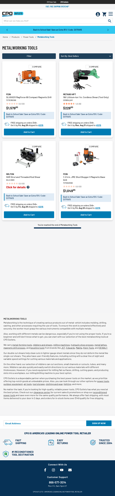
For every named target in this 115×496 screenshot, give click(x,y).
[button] (86, 56)
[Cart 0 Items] (104, 14)
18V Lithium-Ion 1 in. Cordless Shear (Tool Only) (86, 97)
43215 (40, 125)
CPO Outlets (64, 2)
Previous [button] (7, 29)
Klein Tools (88, 347)
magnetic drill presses (14, 347)
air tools (28, 384)
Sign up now (99, 423)
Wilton (10, 174)
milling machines (61, 344)
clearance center (42, 392)
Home (5, 37)
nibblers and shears (42, 344)
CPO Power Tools (51, 2)
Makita (79, 347)
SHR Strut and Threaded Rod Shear (23, 177)
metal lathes (101, 344)
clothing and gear (54, 384)
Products (15, 37)
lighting (67, 384)
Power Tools (28, 37)
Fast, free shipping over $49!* (57, 6)
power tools (103, 381)
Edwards (70, 347)
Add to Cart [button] (29, 132)
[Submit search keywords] (110, 20)
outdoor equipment (13, 384)
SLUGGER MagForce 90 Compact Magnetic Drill (28, 97)
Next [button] (108, 29)
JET (63, 347)
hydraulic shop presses (82, 344)
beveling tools (37, 347)
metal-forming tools (22, 344)
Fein (8, 94)
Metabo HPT (69, 94)
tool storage (39, 384)
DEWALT (103, 347)
